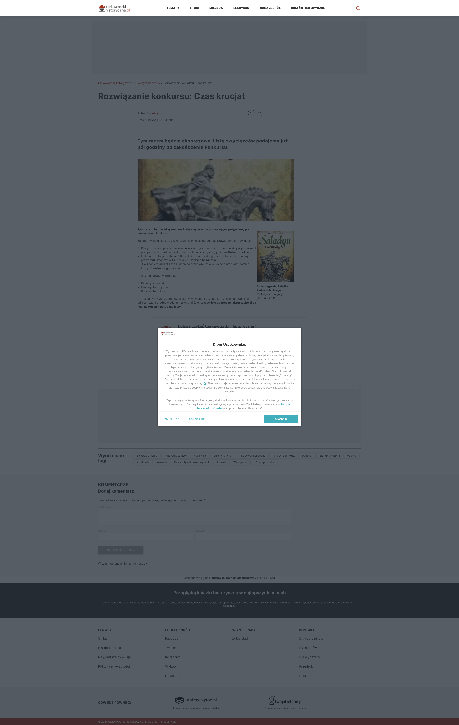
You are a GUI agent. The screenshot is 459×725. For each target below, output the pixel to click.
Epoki (194, 8)
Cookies (218, 408)
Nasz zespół (270, 8)
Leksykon (241, 8)
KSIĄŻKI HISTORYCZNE (308, 8)
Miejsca (216, 8)
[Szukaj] (358, 7)
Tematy (173, 8)
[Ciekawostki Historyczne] (117, 7)
